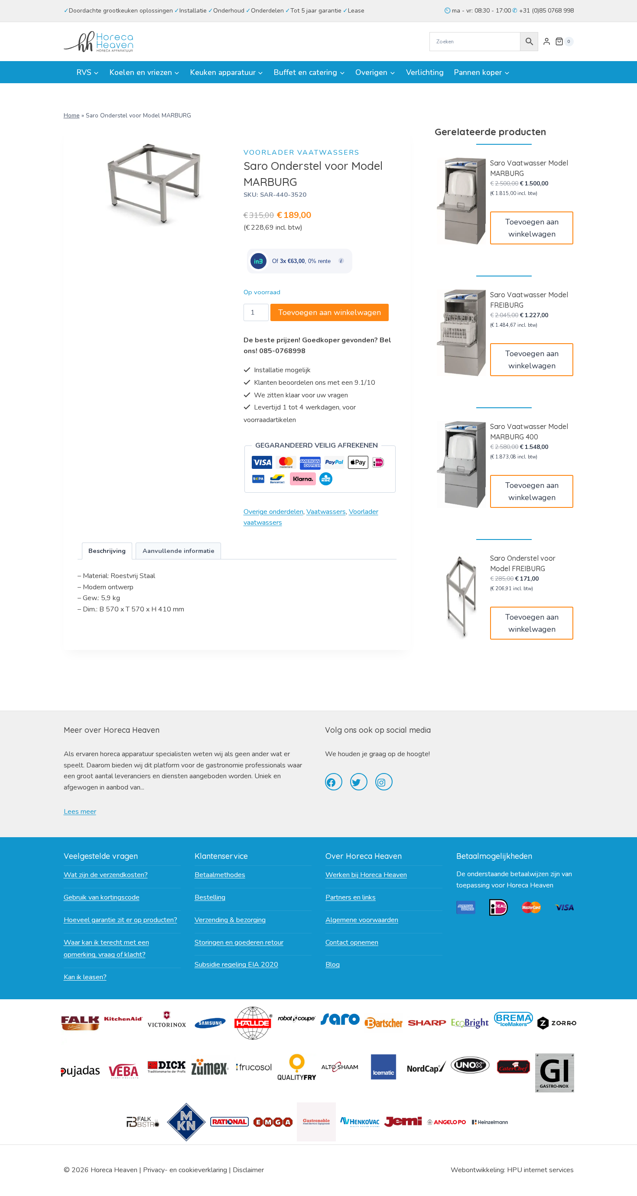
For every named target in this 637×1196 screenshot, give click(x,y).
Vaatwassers (326, 512)
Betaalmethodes (220, 875)
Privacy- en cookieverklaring (185, 1170)
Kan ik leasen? (85, 977)
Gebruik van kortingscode (102, 897)
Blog (332, 964)
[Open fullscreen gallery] (221, 217)
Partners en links (350, 897)
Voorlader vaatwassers (302, 152)
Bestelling (210, 897)
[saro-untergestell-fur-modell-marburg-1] (154, 183)
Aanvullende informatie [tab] (178, 550)
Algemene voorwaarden (361, 920)
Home (72, 115)
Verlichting (425, 72)
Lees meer (80, 811)
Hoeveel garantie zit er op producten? (120, 920)
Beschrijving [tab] (107, 550)
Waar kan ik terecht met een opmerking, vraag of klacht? (106, 949)
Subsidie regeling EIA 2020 (236, 964)
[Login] (547, 41)
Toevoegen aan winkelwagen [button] (532, 228)
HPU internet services (540, 1170)
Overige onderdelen (273, 512)
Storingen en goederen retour (239, 942)
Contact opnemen (351, 942)
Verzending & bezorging (230, 920)
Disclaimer (248, 1170)
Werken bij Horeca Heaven (366, 875)
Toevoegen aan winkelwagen (329, 312)
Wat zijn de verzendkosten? (106, 875)
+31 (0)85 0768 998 (545, 10)
